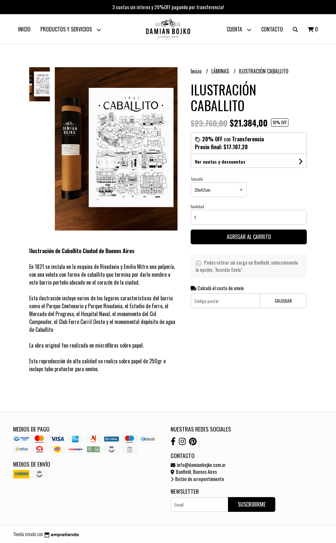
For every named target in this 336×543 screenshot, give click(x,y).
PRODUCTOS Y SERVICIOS (66, 29)
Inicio (24, 29)
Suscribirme (251, 504)
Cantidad (197, 206)
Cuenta (235, 29)
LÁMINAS (220, 71)
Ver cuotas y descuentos (220, 161)
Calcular (283, 301)
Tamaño (197, 179)
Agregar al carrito (249, 237)
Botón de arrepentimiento (199, 478)
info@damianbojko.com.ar (201, 464)
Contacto (272, 29)
